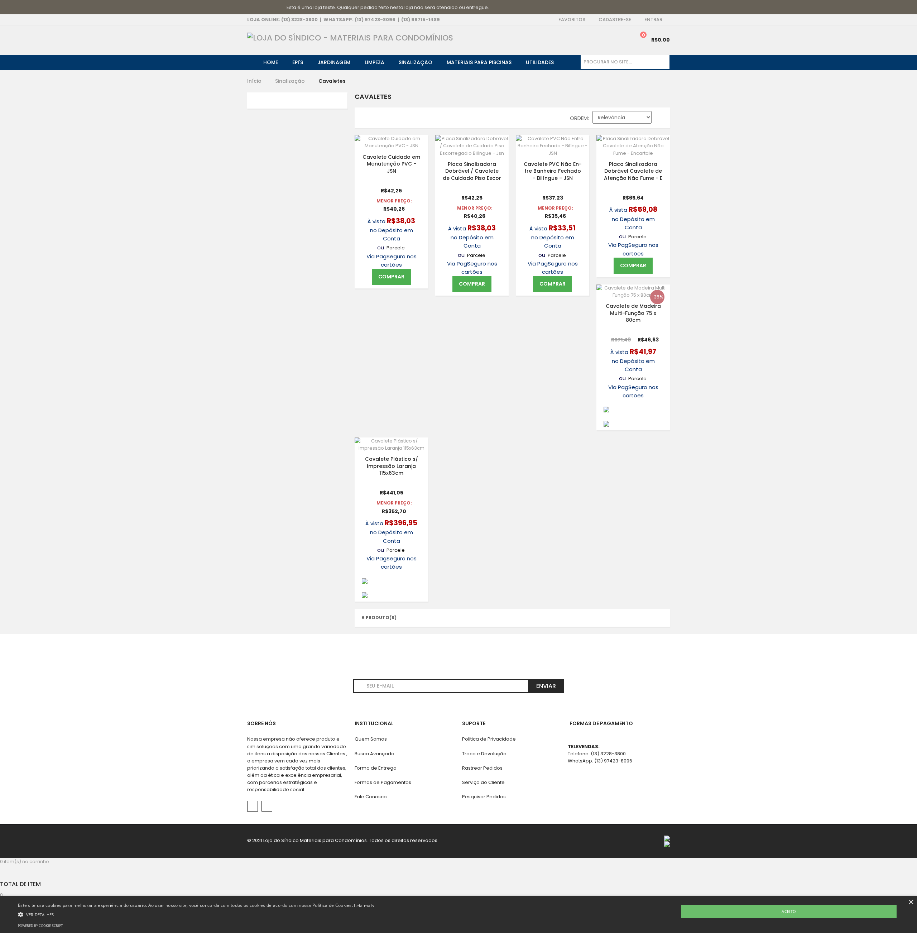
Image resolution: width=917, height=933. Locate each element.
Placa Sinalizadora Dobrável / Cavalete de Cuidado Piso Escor (472, 170)
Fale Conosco (371, 796)
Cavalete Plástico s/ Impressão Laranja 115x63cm (391, 466)
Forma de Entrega (376, 768)
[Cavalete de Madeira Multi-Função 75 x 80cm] (633, 291)
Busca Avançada (374, 753)
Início (254, 81)
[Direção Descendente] (661, 119)
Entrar (653, 19)
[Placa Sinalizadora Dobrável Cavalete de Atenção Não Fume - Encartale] (633, 146)
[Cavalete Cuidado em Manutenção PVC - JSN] (391, 142)
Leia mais (364, 906)
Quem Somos (371, 739)
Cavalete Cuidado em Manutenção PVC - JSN (391, 163)
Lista (379, 119)
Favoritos (571, 19)
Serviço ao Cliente (483, 782)
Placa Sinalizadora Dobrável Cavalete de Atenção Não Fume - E (633, 170)
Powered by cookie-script (40, 925)
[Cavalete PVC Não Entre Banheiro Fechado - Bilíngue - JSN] (552, 146)
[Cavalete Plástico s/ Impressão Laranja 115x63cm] (391, 444)
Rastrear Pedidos (482, 768)
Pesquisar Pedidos (484, 796)
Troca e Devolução (484, 753)
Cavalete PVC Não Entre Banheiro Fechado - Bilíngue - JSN (553, 170)
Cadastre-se (615, 19)
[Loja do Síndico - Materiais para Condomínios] (350, 38)
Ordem (579, 118)
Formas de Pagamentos (383, 782)
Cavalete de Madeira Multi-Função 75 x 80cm (633, 313)
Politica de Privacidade (489, 739)
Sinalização (290, 81)
